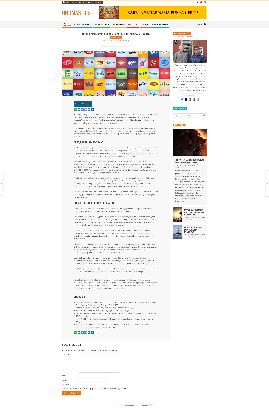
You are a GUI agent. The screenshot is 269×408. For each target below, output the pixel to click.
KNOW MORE (190, 95)
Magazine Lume (129, 405)
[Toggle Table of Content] (87, 104)
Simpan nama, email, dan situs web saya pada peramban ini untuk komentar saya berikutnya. (96, 389)
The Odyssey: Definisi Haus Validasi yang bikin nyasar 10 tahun (189, 161)
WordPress (145, 405)
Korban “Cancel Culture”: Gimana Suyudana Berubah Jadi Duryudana (194, 212)
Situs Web (65, 385)
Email (64, 380)
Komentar (66, 354)
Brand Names (116, 37)
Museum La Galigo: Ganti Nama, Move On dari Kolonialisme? (193, 229)
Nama (64, 376)
